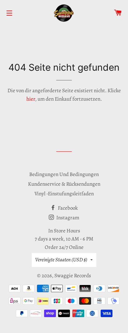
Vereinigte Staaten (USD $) (61, 259)
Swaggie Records (72, 275)
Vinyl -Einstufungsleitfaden (64, 193)
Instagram (67, 217)
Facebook (67, 208)
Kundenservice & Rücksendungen (64, 184)
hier (30, 98)
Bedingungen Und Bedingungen (64, 174)
